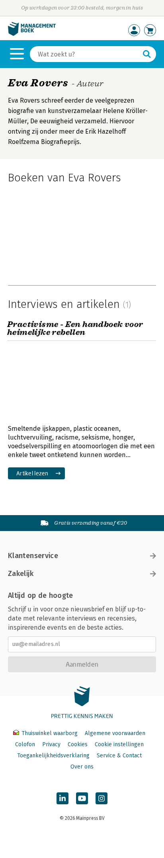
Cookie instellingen (119, 744)
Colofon (25, 744)
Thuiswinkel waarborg (49, 733)
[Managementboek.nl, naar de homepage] (32, 34)
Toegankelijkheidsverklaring (53, 755)
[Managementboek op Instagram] (101, 798)
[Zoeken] (147, 54)
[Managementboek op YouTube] (82, 798)
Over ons (82, 766)
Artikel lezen (32, 473)
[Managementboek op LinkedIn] (62, 798)
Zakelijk (20, 573)
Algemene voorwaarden (115, 733)
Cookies (78, 744)
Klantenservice (33, 555)
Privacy (51, 744)
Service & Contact (119, 755)
